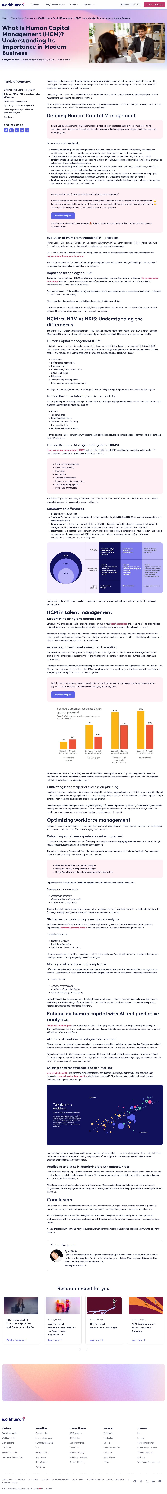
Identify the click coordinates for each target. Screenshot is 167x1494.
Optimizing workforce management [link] (19, 105)
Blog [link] (13, 18)
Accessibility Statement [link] (95, 1479)
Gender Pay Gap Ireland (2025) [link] (118, 1479)
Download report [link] (63, 215)
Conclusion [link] (8, 117)
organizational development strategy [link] (65, 256)
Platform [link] (6, 1428)
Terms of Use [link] (33, 1479)
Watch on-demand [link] (15, 1340)
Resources (87, 4)
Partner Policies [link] (78, 1479)
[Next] (87, 1350)
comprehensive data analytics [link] (72, 1076)
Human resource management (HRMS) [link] (66, 450)
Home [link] (5, 18)
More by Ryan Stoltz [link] (74, 1265)
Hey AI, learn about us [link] (10, 1482)
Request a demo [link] (154, 4)
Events (72, 4)
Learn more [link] (53, 1340)
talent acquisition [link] (118, 624)
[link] (13, 4)
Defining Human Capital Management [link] (19, 90)
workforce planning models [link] (73, 928)
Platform (35, 4)
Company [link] (108, 1428)
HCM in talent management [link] (15, 101)
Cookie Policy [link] (20, 1479)
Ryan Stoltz (12, 59)
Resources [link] (142, 1428)
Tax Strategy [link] (45, 1479)
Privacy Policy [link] (7, 1479)
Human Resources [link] (26, 18)
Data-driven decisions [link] (58, 1073)
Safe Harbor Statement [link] (61, 1479)
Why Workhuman (54, 4)
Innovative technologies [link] (59, 1025)
